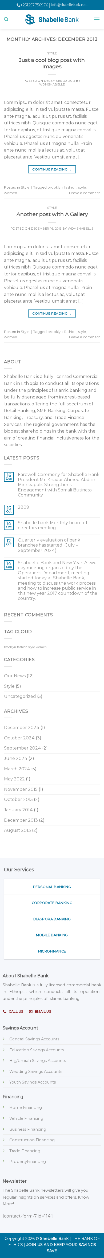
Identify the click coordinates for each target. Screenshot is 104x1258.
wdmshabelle (52, 84)
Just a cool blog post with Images (52, 63)
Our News (15, 675)
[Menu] (97, 19)
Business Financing (27, 1129)
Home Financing (25, 1107)
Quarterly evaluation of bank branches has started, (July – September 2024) (49, 545)
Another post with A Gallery (52, 214)
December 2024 (21, 727)
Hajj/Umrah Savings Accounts (37, 1060)
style (82, 187)
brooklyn (55, 187)
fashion (70, 187)
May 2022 (14, 778)
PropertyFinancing (27, 1161)
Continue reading (52, 169)
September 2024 (22, 748)
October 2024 (19, 737)
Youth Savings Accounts (32, 1082)
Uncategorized (20, 696)
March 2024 (17, 768)
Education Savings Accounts (36, 1050)
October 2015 (18, 799)
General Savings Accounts (34, 1039)
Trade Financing (24, 1151)
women (10, 193)
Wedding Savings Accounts (35, 1071)
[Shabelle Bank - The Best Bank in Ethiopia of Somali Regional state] (52, 19)
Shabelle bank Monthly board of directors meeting (52, 525)
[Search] (6, 19)
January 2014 (18, 809)
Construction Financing (32, 1140)
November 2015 (21, 789)
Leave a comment (84, 193)
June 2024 (15, 758)
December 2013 (21, 820)
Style (52, 53)
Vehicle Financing (26, 1118)
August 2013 (17, 830)
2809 (23, 507)
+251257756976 (34, 5)
